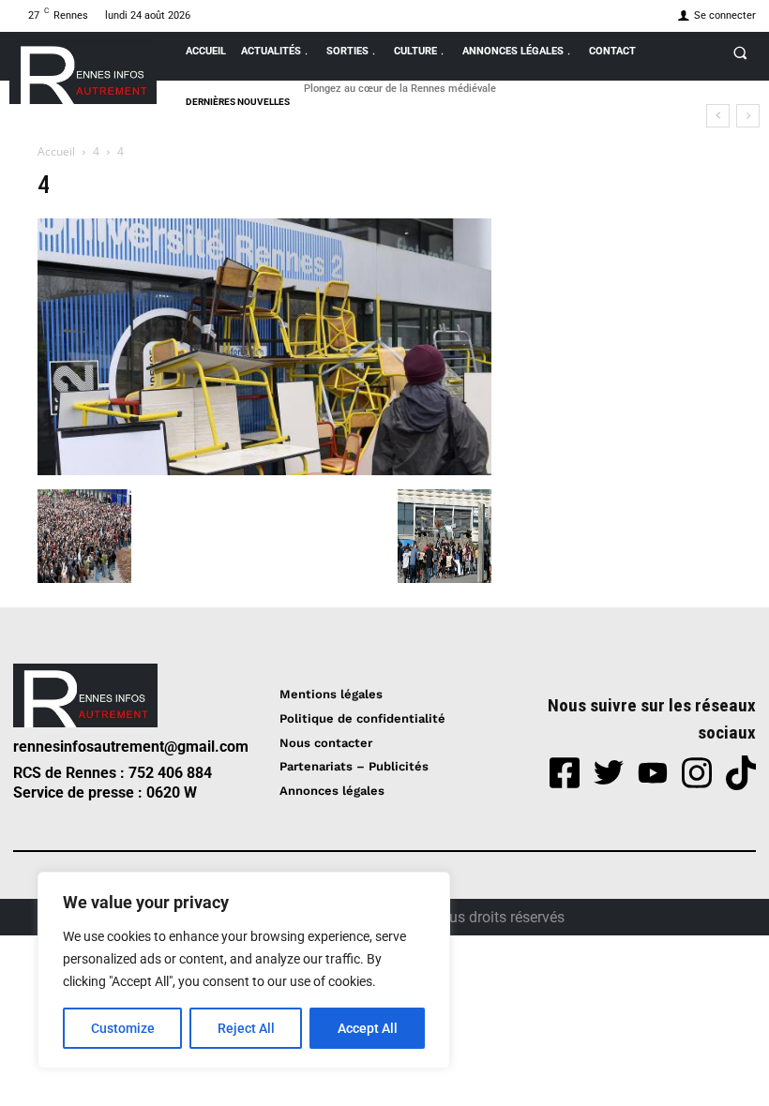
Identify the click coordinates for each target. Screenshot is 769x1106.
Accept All (368, 1028)
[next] (748, 115)
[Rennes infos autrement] (83, 71)
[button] (740, 52)
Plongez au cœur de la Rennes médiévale (400, 88)
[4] (264, 470)
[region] (244, 970)
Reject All (246, 1028)
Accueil (56, 151)
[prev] (718, 115)
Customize (123, 1028)
